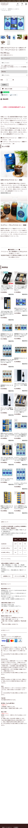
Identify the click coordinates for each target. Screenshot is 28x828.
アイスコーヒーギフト (6, 10)
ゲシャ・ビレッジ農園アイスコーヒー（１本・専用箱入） (7, 409)
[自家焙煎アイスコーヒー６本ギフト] (7, 376)
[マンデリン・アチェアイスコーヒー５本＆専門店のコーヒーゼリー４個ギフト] (20, 449)
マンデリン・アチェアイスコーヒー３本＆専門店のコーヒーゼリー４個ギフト (20, 435)
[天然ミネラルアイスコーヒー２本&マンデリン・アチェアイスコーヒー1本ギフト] (20, 302)
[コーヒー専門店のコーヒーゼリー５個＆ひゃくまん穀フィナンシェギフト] (20, 497)
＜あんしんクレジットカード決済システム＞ (11, 638)
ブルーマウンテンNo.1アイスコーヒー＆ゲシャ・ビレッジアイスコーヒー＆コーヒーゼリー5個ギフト (20, 410)
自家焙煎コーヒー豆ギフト (13, 9)
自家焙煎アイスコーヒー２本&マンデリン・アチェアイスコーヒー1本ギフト (7, 335)
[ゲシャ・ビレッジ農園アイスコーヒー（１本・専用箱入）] (7, 399)
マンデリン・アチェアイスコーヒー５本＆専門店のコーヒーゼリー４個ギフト (20, 459)
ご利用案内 (15, 827)
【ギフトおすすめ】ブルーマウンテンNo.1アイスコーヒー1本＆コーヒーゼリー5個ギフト (7, 313)
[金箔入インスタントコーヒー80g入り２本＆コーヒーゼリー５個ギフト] (7, 497)
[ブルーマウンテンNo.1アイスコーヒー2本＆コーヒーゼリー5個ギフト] (7, 449)
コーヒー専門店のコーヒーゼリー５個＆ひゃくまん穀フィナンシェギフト (20, 507)
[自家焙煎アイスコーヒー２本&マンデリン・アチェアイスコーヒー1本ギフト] (7, 327)
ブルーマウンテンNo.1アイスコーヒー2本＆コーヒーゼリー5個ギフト (7, 459)
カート (22, 5)
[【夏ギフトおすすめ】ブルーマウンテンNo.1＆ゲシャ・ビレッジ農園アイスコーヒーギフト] (7, 277)
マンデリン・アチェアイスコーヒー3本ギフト (7, 479)
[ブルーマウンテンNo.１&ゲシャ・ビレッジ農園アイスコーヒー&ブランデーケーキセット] (20, 277)
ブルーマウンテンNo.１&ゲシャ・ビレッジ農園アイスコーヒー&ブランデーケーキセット (20, 288)
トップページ (3, 9)
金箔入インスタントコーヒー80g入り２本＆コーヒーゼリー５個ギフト (7, 507)
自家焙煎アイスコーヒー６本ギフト (7, 385)
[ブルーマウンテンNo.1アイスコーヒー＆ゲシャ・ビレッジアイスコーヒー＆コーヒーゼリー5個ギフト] (20, 399)
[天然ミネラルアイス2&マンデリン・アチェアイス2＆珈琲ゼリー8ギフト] (7, 425)
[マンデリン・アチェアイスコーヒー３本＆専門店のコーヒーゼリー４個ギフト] (20, 425)
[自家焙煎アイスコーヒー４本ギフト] (20, 350)
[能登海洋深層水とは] (6, 193)
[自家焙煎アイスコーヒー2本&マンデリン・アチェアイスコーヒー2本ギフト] (20, 327)
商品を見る (11, 294)
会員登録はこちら (6, 576)
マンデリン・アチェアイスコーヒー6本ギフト (20, 483)
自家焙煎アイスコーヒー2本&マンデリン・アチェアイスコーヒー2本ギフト (20, 335)
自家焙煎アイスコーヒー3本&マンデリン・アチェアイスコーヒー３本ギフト (7, 361)
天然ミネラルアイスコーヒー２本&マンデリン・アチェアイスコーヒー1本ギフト (20, 309)
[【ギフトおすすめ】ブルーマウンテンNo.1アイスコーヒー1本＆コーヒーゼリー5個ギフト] (7, 303)
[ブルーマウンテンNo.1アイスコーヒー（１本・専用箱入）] (20, 375)
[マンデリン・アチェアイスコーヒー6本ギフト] (20, 474)
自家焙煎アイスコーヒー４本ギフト (20, 358)
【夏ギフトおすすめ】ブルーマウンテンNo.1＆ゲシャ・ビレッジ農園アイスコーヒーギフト (7, 288)
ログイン (17, 5)
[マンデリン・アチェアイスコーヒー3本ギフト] (7, 472)
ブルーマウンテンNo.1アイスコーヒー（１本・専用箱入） (20, 385)
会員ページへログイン (7, 827)
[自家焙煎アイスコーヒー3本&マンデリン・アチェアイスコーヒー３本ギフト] (7, 350)
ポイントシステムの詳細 (20, 576)
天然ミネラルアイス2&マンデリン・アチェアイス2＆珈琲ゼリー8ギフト (7, 435)
